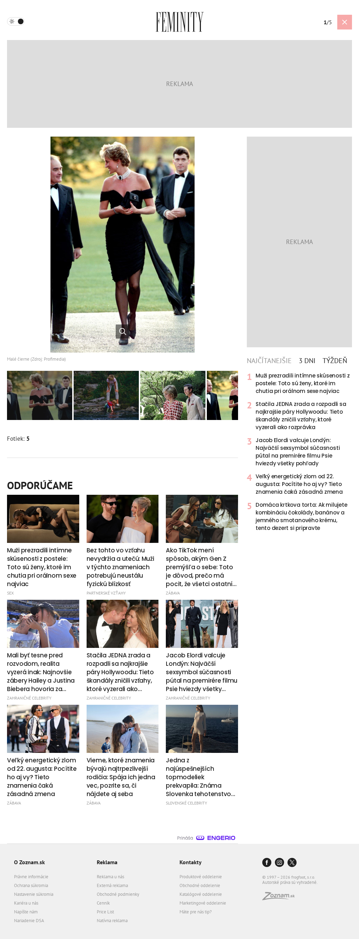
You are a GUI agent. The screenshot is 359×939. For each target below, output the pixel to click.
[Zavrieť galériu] (344, 22)
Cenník (103, 903)
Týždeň (335, 360)
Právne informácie (31, 877)
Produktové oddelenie (201, 877)
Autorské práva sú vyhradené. (290, 882)
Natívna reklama (112, 921)
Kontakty (191, 862)
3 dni (307, 360)
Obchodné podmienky (118, 894)
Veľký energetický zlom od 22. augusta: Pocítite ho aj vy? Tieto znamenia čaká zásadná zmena (299, 484)
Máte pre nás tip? (196, 912)
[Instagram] (279, 863)
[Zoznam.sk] (280, 898)
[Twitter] (292, 863)
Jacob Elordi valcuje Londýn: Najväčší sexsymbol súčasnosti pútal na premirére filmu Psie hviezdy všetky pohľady (298, 451)
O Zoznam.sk (29, 862)
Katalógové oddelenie (201, 894)
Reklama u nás (110, 877)
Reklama (107, 862)
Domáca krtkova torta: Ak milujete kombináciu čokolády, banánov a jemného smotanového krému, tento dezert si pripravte (301, 516)
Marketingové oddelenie (203, 903)
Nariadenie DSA (29, 921)
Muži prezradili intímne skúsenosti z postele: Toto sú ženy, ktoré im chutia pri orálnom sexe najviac (303, 383)
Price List (105, 912)
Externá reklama (112, 885)
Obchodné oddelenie (200, 885)
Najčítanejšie (269, 360)
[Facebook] (266, 863)
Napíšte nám (26, 912)
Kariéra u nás (26, 903)
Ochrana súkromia (31, 885)
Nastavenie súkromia (33, 894)
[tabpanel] (299, 452)
